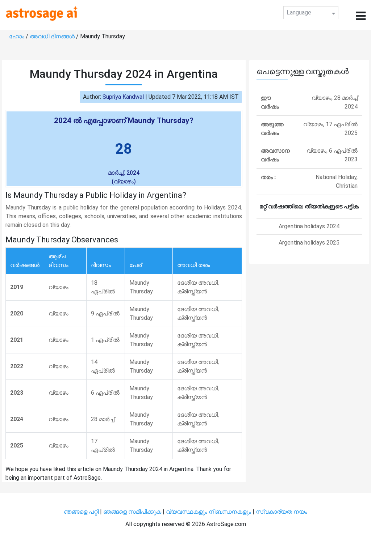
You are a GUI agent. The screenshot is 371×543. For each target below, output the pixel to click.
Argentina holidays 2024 (309, 226)
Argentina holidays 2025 (309, 242)
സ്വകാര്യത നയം (281, 511)
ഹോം (17, 36)
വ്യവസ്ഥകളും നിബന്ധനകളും (209, 511)
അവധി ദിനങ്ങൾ (53, 36)
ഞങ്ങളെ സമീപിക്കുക (132, 511)
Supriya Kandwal (123, 96)
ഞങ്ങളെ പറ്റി (81, 511)
